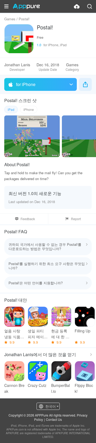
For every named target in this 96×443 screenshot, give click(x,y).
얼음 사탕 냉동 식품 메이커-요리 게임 (14, 334)
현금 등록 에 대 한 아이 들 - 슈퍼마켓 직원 (61, 334)
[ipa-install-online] (76, 6)
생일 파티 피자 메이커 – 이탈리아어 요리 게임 (37, 334)
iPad (11, 109)
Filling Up (82, 330)
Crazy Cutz (37, 385)
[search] (89, 6)
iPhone (28, 109)
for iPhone (25, 84)
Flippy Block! (84, 388)
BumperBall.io (60, 388)
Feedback (28, 218)
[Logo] (26, 6)
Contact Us (54, 419)
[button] (6, 6)
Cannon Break (14, 388)
